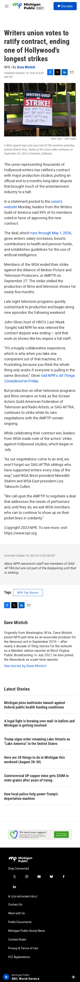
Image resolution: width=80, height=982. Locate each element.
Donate (67, 6)
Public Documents (20, 922)
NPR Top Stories (28, 592)
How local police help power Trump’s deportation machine (31, 796)
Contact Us (15, 904)
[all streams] (74, 977)
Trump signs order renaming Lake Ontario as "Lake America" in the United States (37, 741)
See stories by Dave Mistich (25, 666)
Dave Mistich (26, 67)
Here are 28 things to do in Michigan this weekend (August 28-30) (34, 759)
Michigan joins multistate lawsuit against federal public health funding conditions (34, 705)
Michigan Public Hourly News (26, 930)
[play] (6, 977)
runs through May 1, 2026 (50, 233)
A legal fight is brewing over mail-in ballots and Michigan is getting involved (39, 723)
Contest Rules (17, 939)
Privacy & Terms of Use (23, 948)
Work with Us (16, 913)
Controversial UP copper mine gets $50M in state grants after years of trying (36, 778)
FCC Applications (19, 957)
